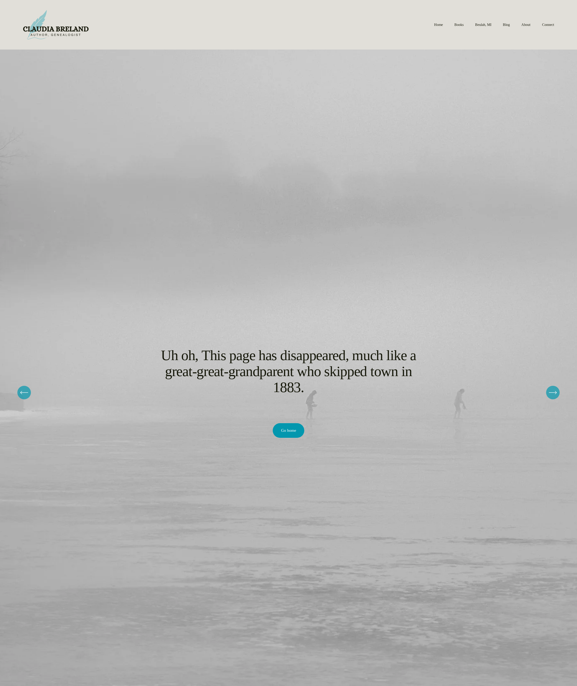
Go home (288, 430)
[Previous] (24, 392)
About (525, 25)
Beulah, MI (483, 25)
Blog (506, 25)
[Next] (553, 392)
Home (438, 25)
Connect (548, 25)
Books (459, 25)
